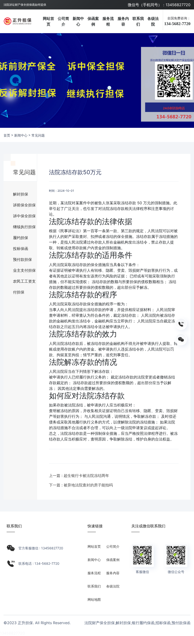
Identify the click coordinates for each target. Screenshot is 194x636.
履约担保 (20, 237)
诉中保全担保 (24, 215)
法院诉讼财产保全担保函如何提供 (25, 4)
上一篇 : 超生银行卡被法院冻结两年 (79, 475)
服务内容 (123, 21)
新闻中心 (78, 21)
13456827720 (12, 633)
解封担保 (20, 194)
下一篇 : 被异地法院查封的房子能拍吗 (81, 485)
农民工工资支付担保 (24, 283)
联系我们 (138, 21)
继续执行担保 (24, 226)
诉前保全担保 (24, 205)
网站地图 (94, 599)
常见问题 (38, 135)
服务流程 (108, 21)
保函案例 (93, 21)
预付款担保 (22, 259)
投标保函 (20, 248)
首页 (7, 135)
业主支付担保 (24, 270)
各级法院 (153, 21)
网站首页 (48, 21)
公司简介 (63, 21)
